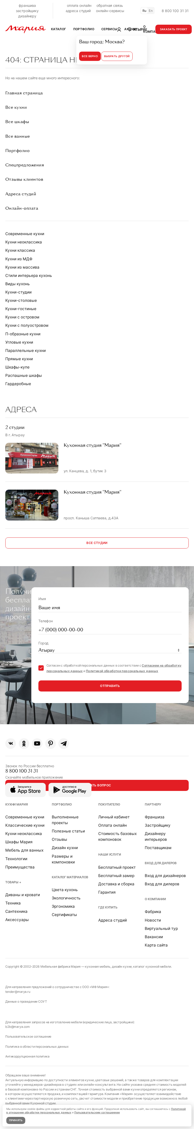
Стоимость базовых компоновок (117, 836)
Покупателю (109, 804)
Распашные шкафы (23, 375)
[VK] (10, 743)
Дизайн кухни (65, 847)
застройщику (27, 11)
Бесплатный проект (117, 867)
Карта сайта (156, 945)
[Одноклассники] (24, 743)
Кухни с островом (22, 317)
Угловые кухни (19, 342)
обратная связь (109, 5)
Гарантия (107, 892)
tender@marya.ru (17, 992)
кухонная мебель (97, 966)
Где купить (107, 907)
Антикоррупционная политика (27, 1056)
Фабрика (153, 911)
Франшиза (154, 817)
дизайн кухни (122, 966)
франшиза (27, 5)
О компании (155, 899)
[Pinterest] (50, 743)
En (151, 11)
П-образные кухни (22, 334)
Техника (13, 903)
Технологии (16, 858)
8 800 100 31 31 (175, 11)
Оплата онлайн (112, 825)
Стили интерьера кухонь (28, 275)
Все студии (97, 543)
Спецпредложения (24, 165)
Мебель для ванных (24, 850)
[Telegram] (63, 743)
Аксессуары (17, 919)
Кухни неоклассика (23, 242)
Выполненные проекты (65, 820)
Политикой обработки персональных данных (122, 671)
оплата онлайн (79, 5)
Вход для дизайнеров (165, 875)
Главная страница (24, 93)
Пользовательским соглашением (97, 1112)
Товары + (13, 882)
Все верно (90, 56)
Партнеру (153, 804)
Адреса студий (20, 194)
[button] (137, 29)
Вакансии (154, 936)
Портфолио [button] (83, 29)
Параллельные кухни (25, 350)
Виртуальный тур (161, 928)
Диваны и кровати (22, 894)
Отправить (110, 686)
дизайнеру (27, 16)
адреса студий (78, 11)
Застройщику (158, 825)
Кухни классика (20, 250)
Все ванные (17, 136)
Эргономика (63, 906)
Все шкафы (17, 122)
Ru (144, 11)
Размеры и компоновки (63, 859)
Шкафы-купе (17, 367)
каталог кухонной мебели (152, 966)
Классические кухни (24, 825)
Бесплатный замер (116, 875)
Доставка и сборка (116, 884)
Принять (16, 1120)
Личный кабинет (114, 817)
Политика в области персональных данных (37, 1046)
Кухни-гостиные (20, 308)
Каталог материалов (70, 877)
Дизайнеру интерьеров (156, 836)
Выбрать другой (117, 56)
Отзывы (59, 839)
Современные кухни (24, 233)
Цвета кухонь (65, 889)
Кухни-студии (18, 292)
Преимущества (20, 867)
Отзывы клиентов (24, 179)
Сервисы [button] (109, 29)
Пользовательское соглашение (28, 1036)
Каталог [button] (58, 29)
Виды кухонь (17, 283)
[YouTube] (37, 743)
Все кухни (16, 107)
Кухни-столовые (21, 300)
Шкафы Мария (19, 842)
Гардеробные (18, 383)
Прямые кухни (19, 358)
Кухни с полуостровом (26, 325)
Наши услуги (109, 854)
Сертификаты (64, 914)
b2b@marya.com (17, 1027)
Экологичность (66, 898)
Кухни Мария (16, 804)
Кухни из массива (22, 267)
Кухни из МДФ (18, 259)
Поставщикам (158, 847)
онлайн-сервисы (110, 11)
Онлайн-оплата (21, 208)
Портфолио (17, 151)
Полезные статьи (68, 831)
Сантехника (16, 911)
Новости (153, 920)
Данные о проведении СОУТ (26, 1001)
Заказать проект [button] (173, 29)
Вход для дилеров (161, 863)
